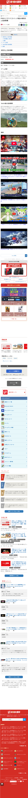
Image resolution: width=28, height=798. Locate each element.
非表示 (15, 34)
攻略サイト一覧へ (23, 773)
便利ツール (14, 5)
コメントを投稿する (14, 371)
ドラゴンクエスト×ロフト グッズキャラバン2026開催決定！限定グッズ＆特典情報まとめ (15, 499)
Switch (15, 358)
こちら (17, 374)
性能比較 (21, 279)
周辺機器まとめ (7, 279)
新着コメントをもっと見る (14, 677)
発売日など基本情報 (7, 37)
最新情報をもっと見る (14, 575)
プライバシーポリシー (5, 779)
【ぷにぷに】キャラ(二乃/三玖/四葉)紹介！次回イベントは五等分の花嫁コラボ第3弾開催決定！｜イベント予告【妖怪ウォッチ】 (13, 743)
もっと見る (14, 255)
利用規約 (21, 777)
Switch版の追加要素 (7, 44)
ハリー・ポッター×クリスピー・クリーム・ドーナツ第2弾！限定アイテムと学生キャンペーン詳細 (14, 505)
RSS (23, 781)
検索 (25, 13)
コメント (13, 10)
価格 (4, 40)
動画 (3, 46)
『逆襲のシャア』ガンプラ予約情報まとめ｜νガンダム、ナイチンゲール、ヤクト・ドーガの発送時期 (15, 477)
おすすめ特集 (23, 5)
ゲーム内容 (5, 42)
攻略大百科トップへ (13, 392)
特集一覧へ (14, 318)
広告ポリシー (13, 779)
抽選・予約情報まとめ (14, 277)
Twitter (18, 781)
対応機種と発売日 (7, 38)
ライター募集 (13, 781)
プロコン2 (7, 281)
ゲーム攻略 (4, 5)
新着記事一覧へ (23, 745)
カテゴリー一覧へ (8, 361)
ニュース (10, 358)
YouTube (21, 781)
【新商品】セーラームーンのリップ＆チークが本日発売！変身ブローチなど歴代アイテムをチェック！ (15, 485)
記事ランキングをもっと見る (14, 511)
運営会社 (19, 779)
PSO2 (4, 358)
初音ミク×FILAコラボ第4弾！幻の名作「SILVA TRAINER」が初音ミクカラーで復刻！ (15, 492)
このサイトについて (8, 777)
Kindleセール (4, 10)
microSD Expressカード (20, 281)
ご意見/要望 (16, 777)
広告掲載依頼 (24, 779)
